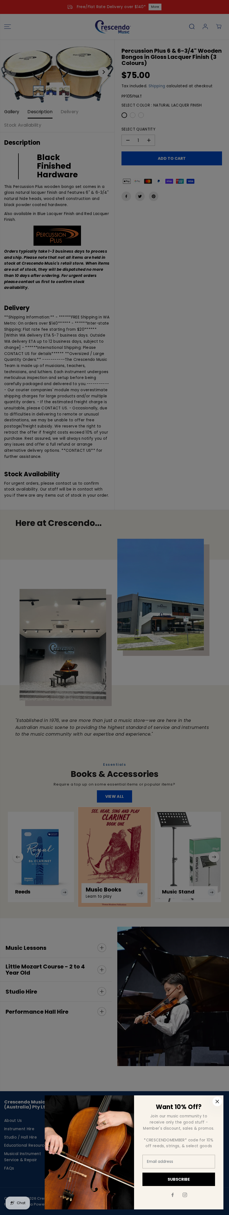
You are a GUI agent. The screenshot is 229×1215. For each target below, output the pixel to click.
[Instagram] (185, 1195)
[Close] (217, 1101)
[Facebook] (172, 1195)
